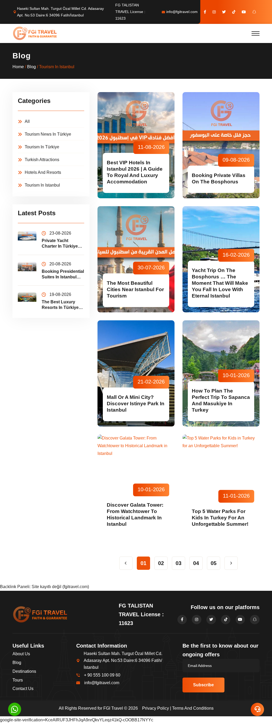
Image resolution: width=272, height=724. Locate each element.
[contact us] (257, 709)
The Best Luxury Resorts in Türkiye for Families (60, 305)
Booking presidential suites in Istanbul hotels (63, 274)
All (27, 121)
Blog (31, 66)
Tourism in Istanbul (42, 185)
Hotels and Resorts (43, 172)
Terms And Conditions (193, 708)
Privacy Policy (155, 708)
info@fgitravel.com (182, 12)
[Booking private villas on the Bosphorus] (221, 145)
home (18, 66)
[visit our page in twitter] (224, 12)
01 (143, 563)
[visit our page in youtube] (244, 12)
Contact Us (22, 688)
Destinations (24, 671)
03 (178, 563)
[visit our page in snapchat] (254, 12)
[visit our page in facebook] (205, 12)
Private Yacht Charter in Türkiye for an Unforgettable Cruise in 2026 (63, 243)
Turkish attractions (42, 159)
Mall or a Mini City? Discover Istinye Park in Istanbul (135, 403)
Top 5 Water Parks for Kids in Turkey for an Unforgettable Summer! (220, 517)
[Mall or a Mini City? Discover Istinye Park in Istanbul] (136, 373)
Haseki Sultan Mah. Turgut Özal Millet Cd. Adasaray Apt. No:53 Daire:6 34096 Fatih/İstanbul (60, 11)
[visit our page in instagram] (214, 12)
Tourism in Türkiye (42, 147)
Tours (17, 680)
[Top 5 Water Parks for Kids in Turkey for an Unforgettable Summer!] (221, 487)
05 (213, 563)
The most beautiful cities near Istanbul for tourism (135, 289)
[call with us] (14, 709)
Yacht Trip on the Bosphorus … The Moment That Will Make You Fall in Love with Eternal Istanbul (220, 283)
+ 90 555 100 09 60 (102, 675)
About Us (21, 654)
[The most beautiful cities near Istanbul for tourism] (136, 259)
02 (161, 563)
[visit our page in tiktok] (233, 12)
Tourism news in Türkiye (48, 134)
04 (196, 563)
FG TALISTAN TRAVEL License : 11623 (130, 11)
